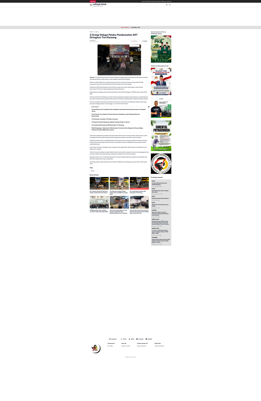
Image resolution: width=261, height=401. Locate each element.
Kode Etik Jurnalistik (125, 345)
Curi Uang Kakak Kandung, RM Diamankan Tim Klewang (108, 125)
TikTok (132, 339)
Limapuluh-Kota (155, 219)
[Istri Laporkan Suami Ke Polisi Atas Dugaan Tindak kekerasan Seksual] (99, 183)
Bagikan (145, 41)
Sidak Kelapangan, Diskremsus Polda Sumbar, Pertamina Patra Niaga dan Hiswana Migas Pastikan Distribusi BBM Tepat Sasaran (117, 129)
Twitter (125, 339)
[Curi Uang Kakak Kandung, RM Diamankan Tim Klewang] (139, 183)
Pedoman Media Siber (159, 345)
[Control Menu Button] (166, 4)
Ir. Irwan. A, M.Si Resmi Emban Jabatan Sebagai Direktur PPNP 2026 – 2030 (160, 232)
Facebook (140, 339)
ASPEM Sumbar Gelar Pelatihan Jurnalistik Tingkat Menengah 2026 (99, 211)
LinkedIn (150, 339)
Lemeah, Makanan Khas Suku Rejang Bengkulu (159, 183)
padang (92, 170)
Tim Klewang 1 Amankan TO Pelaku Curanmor (105, 119)
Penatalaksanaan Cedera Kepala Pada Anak (160, 191)
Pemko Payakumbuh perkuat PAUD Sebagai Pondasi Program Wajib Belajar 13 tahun (161, 241)
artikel (153, 181)
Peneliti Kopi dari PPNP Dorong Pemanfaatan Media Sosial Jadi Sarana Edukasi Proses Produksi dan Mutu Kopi (160, 223)
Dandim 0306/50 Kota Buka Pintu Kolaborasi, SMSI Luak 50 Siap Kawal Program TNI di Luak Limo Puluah (147, 1)
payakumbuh (154, 237)
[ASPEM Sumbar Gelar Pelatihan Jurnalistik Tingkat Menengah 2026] (99, 202)
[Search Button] (170, 4)
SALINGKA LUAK (135, 27)
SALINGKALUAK (132, 357)
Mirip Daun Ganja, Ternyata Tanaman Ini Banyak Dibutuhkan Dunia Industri (160, 214)
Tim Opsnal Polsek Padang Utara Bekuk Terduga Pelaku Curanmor (111, 122)
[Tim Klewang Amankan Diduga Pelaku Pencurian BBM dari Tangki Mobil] (119, 183)
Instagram (114, 339)
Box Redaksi (110, 345)
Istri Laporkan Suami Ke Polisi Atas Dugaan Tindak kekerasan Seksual (99, 192)
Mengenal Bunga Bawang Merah (160, 198)
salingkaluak (100, 4)
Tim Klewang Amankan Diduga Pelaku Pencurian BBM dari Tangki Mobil (119, 193)
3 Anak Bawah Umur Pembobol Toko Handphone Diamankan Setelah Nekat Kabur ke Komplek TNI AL (119, 110)
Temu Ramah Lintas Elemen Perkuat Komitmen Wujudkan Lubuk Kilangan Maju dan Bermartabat (116, 115)
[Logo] (95, 348)
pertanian (154, 210)
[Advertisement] (130, 9)
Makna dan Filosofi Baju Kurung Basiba (160, 205)
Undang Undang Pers (141, 345)
